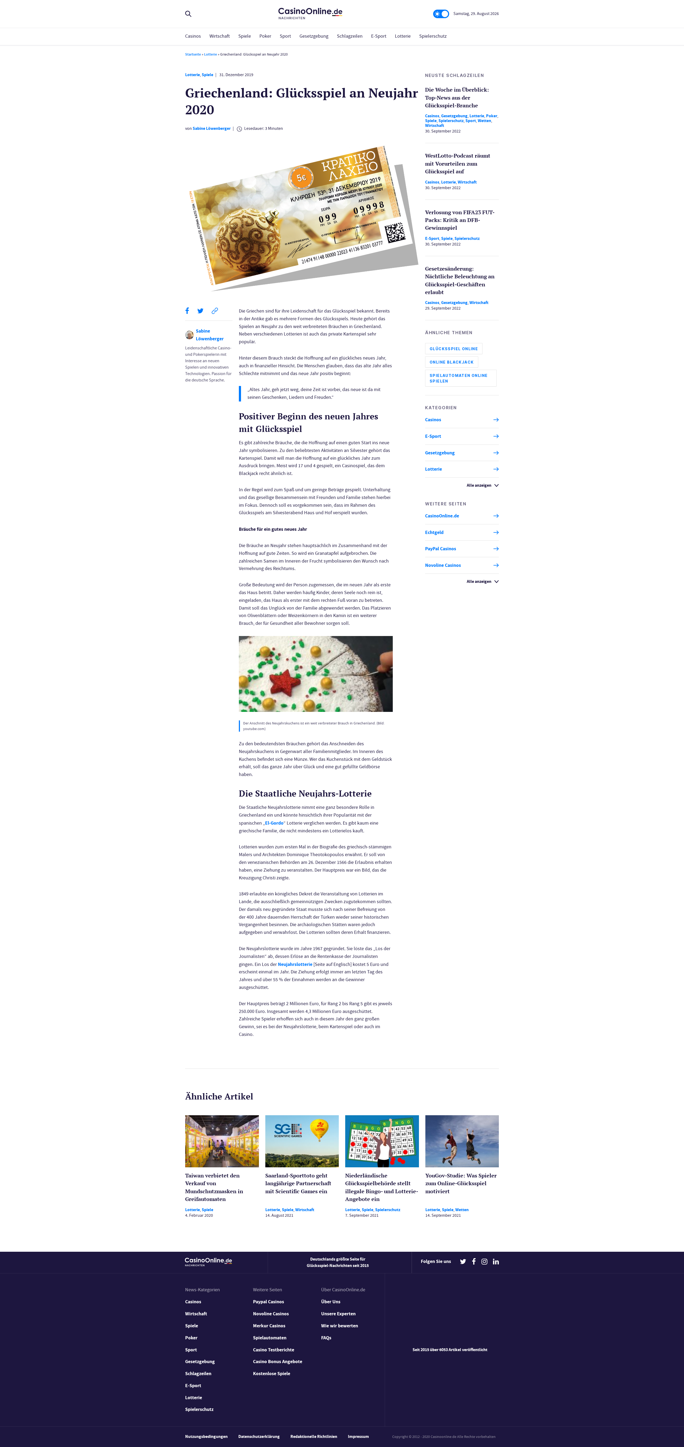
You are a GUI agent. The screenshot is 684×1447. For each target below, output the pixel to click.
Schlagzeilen (350, 36)
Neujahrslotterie (295, 964)
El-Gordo (274, 823)
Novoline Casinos (443, 565)
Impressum (358, 1436)
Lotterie (403, 36)
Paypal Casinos (268, 1301)
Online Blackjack (452, 362)
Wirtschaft (219, 36)
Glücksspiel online (454, 348)
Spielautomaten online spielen (459, 378)
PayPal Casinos (440, 548)
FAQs (326, 1338)
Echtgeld (434, 532)
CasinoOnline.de (442, 516)
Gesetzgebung (314, 36)
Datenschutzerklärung (259, 1436)
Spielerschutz (433, 36)
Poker (265, 36)
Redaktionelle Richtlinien (313, 1436)
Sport (285, 36)
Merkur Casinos (269, 1326)
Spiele (244, 36)
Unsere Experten (338, 1314)
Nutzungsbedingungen (206, 1436)
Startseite (193, 54)
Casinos (193, 36)
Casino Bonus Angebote (277, 1361)
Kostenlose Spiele (271, 1373)
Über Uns (330, 1301)
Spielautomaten (269, 1338)
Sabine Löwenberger (212, 128)
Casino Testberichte (273, 1350)
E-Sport (378, 36)
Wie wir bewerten (339, 1326)
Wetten (484, 120)
